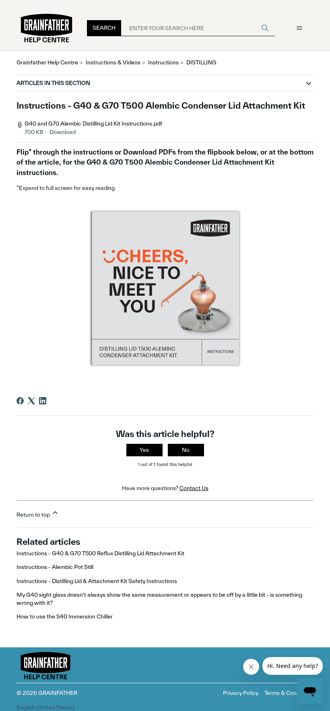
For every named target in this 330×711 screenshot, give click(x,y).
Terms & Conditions (289, 693)
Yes (144, 450)
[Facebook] (20, 400)
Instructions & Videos (113, 62)
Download (63, 132)
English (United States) (46, 708)
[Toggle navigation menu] (299, 28)
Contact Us (193, 488)
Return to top (33, 514)
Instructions (163, 62)
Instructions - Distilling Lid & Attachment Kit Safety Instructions (96, 581)
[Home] (46, 28)
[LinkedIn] (42, 400)
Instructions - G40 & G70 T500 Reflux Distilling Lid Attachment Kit (100, 553)
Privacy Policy (240, 693)
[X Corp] (31, 400)
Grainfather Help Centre (47, 62)
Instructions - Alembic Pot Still (54, 567)
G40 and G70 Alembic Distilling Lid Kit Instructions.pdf (93, 123)
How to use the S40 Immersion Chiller (64, 616)
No (186, 450)
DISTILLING (201, 62)
